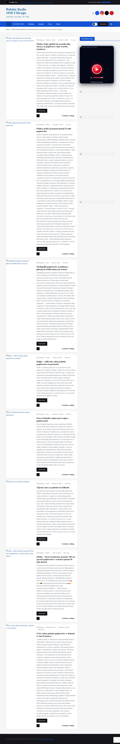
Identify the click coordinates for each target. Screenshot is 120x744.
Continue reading (68, 116)
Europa (48, 357)
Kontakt (41, 24)
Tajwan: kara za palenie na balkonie (53, 487)
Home (8, 29)
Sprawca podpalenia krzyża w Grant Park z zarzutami (36, 2)
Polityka (48, 40)
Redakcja (41, 40)
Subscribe (103, 24)
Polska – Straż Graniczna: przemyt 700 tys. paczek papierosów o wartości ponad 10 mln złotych (56, 559)
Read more (42, 111)
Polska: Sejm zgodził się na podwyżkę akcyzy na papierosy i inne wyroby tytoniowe (37, 29)
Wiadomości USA (50, 627)
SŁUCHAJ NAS (18, 24)
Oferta (58, 24)
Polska (53, 40)
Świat (47, 262)
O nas (50, 24)
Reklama (31, 24)
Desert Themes (48, 739)
